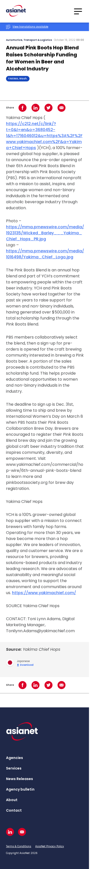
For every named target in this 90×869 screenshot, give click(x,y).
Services (14, 768)
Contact (14, 810)
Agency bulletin (20, 789)
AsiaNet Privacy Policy (49, 846)
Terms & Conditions (18, 846)
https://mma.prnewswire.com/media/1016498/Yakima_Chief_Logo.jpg (45, 254)
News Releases (19, 778)
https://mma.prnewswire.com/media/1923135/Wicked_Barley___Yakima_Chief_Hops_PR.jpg (45, 233)
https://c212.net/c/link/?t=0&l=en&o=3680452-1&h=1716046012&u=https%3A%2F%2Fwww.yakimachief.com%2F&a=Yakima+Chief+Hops (44, 136)
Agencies (14, 757)
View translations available (30, 27)
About (12, 799)
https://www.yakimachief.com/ (44, 593)
